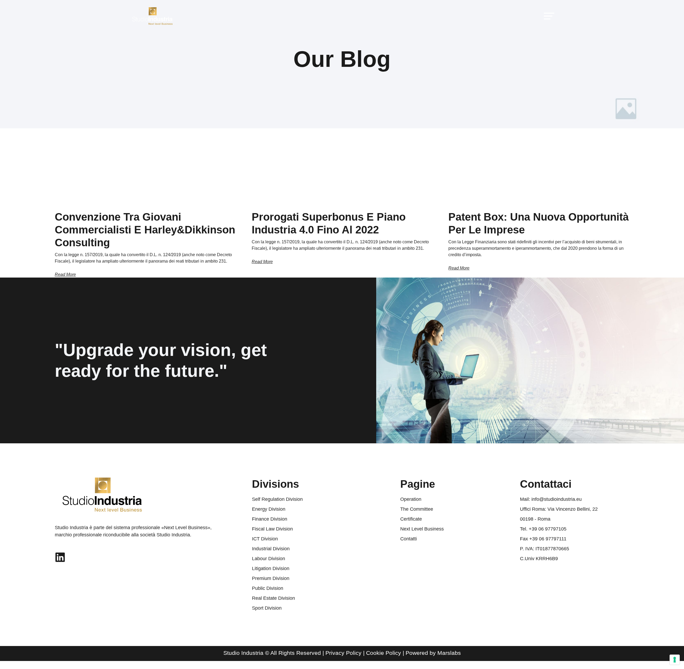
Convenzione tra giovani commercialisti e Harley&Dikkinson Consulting (145, 229)
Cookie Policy (383, 653)
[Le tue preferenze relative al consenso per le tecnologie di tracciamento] (675, 660)
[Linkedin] (60, 557)
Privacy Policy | (345, 653)
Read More (65, 274)
